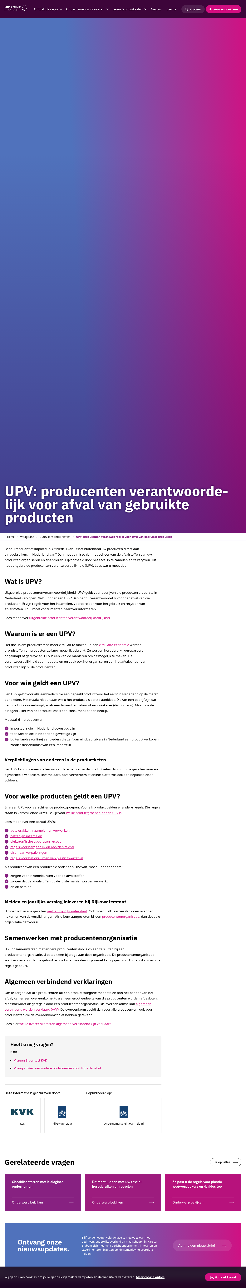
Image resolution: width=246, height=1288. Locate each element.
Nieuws (156, 9)
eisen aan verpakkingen (28, 852)
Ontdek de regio (46, 9)
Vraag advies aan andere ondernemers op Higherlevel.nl (57, 1068)
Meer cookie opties (150, 1277)
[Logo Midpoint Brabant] (16, 9)
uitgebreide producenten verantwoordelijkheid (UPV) (69, 618)
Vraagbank (27, 537)
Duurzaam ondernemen (55, 537)
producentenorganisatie (120, 916)
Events (171, 9)
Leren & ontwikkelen (128, 9)
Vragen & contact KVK (30, 1060)
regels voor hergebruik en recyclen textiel (42, 847)
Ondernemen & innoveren (85, 9)
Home (11, 537)
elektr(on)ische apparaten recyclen (37, 841)
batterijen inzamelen (26, 836)
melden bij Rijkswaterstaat (67, 911)
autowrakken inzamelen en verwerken (40, 830)
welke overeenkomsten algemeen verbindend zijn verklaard (65, 1024)
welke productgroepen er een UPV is (93, 813)
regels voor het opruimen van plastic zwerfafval (46, 858)
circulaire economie (114, 645)
